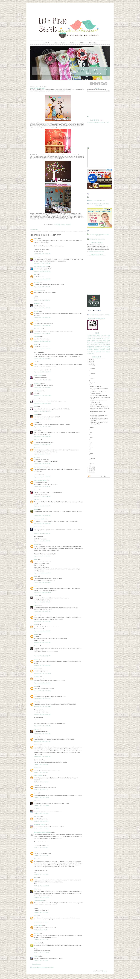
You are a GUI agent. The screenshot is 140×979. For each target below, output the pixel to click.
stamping (102, 349)
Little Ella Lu (37, 383)
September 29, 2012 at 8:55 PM (42, 541)
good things (99, 340)
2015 (90, 359)
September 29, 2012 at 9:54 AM (42, 341)
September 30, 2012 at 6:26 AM (42, 655)
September (93, 382)
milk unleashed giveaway (96, 404)
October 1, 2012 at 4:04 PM (41, 821)
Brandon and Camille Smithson (42, 832)
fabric (93, 338)
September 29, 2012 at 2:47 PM (42, 436)
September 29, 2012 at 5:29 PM (42, 454)
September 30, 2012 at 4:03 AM (42, 611)
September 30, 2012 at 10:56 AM (42, 673)
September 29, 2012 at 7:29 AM (42, 253)
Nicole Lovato (38, 526)
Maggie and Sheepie (39, 824)
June (91, 437)
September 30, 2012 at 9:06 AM (42, 665)
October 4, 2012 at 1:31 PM (41, 960)
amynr (35, 851)
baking (98, 335)
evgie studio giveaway (96, 386)
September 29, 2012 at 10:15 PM (42, 573)
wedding (92, 353)
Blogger (105, 971)
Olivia (35, 915)
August (92, 427)
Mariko (36, 509)
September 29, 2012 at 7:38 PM (42, 515)
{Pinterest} (68, 224)
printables (97, 346)
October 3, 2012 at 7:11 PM (41, 930)
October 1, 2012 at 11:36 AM (41, 805)
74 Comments (34, 229)
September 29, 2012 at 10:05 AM (42, 358)
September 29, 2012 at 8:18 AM (42, 300)
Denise (36, 490)
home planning (90, 344)
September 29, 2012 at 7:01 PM (42, 506)
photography (90, 346)
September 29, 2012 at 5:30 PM (42, 463)
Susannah (37, 303)
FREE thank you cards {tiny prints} (99, 406)
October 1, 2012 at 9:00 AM (41, 789)
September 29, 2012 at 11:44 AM (42, 403)
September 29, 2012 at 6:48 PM (42, 496)
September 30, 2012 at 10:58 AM (42, 683)
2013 (90, 363)
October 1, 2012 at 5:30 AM (41, 764)
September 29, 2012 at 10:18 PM (42, 582)
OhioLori (36, 544)
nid (35, 362)
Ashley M (36, 439)
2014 (90, 361)
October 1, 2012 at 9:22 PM (41, 847)
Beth (35, 858)
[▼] (100, 381)
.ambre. (36, 414)
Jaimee (36, 801)
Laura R (36, 595)
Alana (35, 877)
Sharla (35, 430)
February (92, 458)
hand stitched (91, 342)
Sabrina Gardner (38, 775)
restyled (89, 348)
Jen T (35, 257)
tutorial (98, 351)
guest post (106, 340)
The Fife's (36, 808)
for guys (104, 338)
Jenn (35, 889)
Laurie (35, 238)
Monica (36, 624)
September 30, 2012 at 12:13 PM (42, 698)
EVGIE (46, 124)
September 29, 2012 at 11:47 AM (42, 411)
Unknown (36, 282)
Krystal (36, 729)
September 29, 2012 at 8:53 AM (42, 317)
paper (103, 344)
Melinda (36, 311)
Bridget (36, 645)
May (91, 443)
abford (36, 499)
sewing (107, 348)
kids (100, 344)
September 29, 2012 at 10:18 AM (42, 372)
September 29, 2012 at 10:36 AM (42, 387)
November (92, 373)
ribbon (95, 348)
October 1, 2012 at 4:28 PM (41, 829)
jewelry (96, 344)
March (91, 453)
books (108, 335)
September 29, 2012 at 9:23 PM (42, 556)
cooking (98, 337)
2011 (90, 467)
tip (94, 351)
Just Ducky (37, 816)
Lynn (35, 422)
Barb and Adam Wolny (40, 467)
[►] (100, 367)
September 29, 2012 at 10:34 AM (42, 379)
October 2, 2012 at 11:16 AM (41, 885)
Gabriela (36, 767)
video (103, 351)
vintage (108, 351)
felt (97, 338)
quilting (82, 43)
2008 (90, 472)
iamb (35, 686)
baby (94, 335)
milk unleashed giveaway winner (98, 395)
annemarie (37, 336)
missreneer (37, 943)
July (91, 432)
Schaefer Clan (38, 290)
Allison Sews (37, 328)
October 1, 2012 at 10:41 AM (41, 797)
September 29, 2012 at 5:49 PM (42, 486)
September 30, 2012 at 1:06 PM (42, 725)
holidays (98, 343)
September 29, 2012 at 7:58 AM (42, 271)
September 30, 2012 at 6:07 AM (42, 642)
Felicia (36, 785)
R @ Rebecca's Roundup (41, 266)
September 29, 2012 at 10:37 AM (42, 395)
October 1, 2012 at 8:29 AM (41, 782)
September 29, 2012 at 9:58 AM (42, 349)
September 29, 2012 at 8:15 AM (42, 286)
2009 (90, 470)
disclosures (92, 43)
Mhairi (35, 559)
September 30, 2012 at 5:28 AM (42, 621)
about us (46, 43)
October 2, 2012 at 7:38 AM (41, 874)
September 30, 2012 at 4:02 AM (42, 602)
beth (35, 274)
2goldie (36, 793)
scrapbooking (101, 348)
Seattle (89, 335)
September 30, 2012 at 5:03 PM (42, 741)
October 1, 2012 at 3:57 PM (41, 813)
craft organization (105, 337)
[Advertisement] (69, 8)
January (92, 463)
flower (99, 338)
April (35, 447)
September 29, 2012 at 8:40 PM (42, 533)
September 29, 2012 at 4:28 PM (42, 444)
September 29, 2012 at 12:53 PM (42, 427)
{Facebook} (57, 224)
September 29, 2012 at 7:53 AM (42, 263)
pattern (108, 344)
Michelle (36, 659)
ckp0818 (36, 615)
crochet (72, 43)
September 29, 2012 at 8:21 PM (42, 523)
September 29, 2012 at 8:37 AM (42, 308)
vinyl (88, 353)
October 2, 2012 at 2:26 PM (41, 912)
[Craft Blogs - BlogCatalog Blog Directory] (98, 314)
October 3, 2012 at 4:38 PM (41, 922)
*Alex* (35, 586)
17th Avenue (104, 970)
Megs (35, 737)
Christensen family (39, 519)
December (92, 368)
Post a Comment (36, 964)
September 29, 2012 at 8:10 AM (42, 279)
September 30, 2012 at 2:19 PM (42, 733)
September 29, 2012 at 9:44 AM (42, 333)
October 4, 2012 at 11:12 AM (41, 953)
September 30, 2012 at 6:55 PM (42, 756)
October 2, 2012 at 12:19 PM (41, 897)
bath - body (103, 335)
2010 (90, 469)
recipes (107, 346)
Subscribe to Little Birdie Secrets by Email (98, 122)
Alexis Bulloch (38, 375)
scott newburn (38, 925)
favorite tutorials (59, 43)
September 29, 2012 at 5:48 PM (42, 477)
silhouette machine (92, 349)
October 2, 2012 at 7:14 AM (41, 855)
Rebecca (36, 956)
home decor (106, 343)
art (92, 335)
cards (93, 337)
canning (89, 337)
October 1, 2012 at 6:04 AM (41, 772)
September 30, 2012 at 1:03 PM (42, 714)
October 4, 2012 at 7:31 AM (41, 939)
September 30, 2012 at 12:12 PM (42, 690)
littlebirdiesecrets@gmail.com (96, 251)
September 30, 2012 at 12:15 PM (42, 706)
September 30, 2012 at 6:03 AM (42, 631)
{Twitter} (63, 224)
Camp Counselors (39, 900)
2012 (90, 365)
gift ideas (91, 340)
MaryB (35, 344)
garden (108, 338)
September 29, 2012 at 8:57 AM (42, 325)
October (92, 378)
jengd (35, 398)
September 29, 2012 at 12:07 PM (42, 419)
